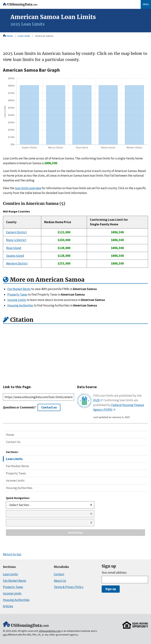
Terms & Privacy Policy (68, 587)
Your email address (114, 572)
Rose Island (13, 248)
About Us (60, 581)
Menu (146, 4)
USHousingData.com (50, 631)
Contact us (49, 407)
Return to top (12, 554)
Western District (17, 263)
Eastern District (16, 232)
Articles (8, 606)
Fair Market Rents (17, 466)
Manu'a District (16, 240)
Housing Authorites (20, 305)
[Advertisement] (75, 353)
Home (10, 36)
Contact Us (13, 442)
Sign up (110, 589)
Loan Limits (24, 36)
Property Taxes (16, 473)
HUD (96, 400)
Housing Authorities (19, 488)
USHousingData (22, 4)
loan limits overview (28, 188)
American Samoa (44, 36)
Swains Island (15, 256)
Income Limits (15, 480)
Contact (59, 574)
